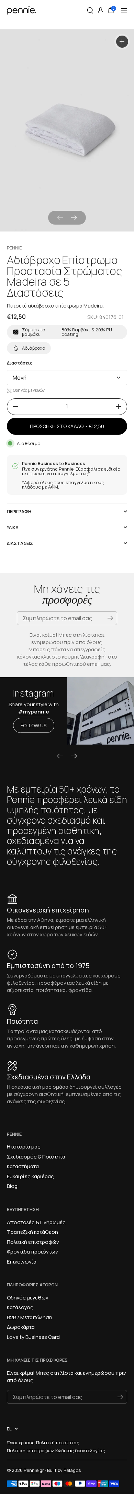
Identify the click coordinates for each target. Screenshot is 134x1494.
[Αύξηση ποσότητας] (121, 407)
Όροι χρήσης (21, 1442)
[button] (90, 10)
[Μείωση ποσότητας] (13, 407)
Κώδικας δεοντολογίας (80, 1450)
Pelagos (72, 1470)
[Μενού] (124, 10)
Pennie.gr (34, 1470)
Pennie (14, 248)
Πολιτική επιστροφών (30, 1450)
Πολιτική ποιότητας (57, 1442)
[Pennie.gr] (21, 10)
